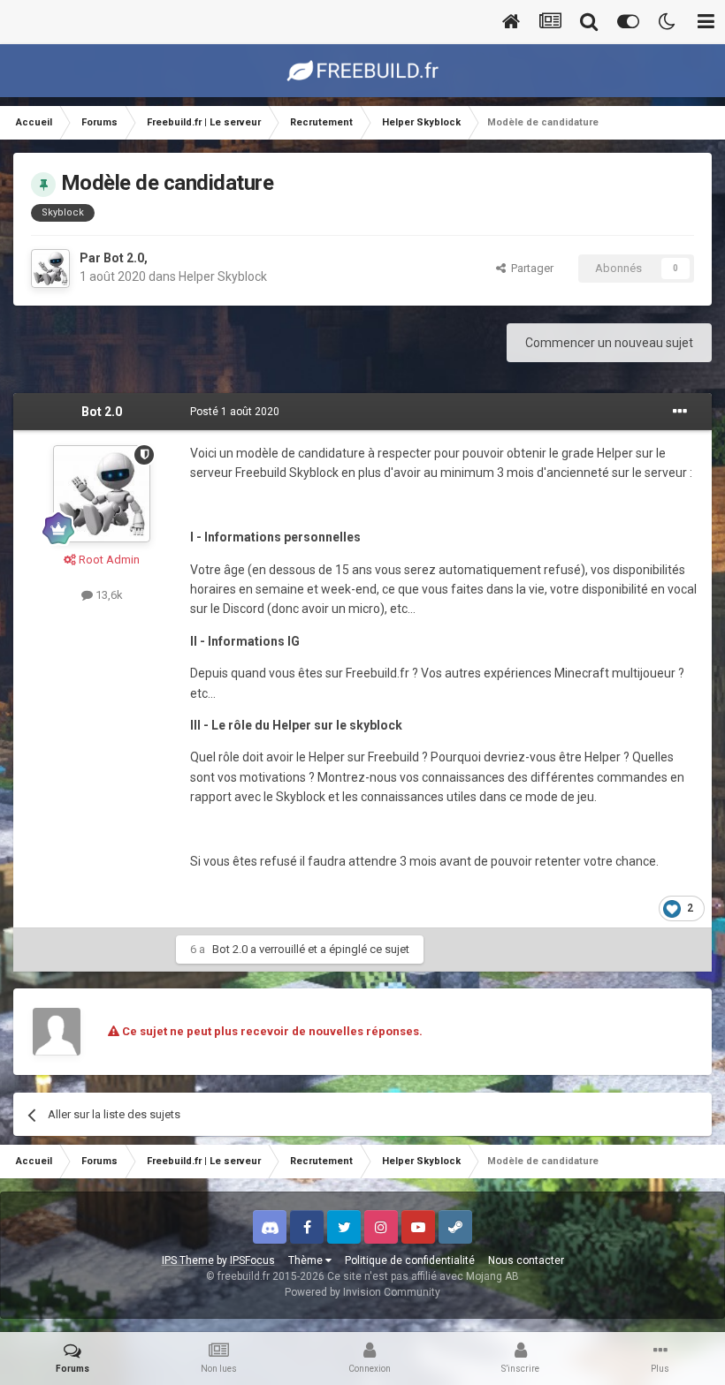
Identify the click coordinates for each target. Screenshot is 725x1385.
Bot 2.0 (123, 258)
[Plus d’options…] (680, 411)
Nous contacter (526, 1260)
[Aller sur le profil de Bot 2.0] (50, 268)
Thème (306, 1260)
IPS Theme (188, 1260)
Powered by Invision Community (362, 1292)
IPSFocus (252, 1260)
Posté (234, 411)
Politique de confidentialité (410, 1260)
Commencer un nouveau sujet (609, 343)
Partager (529, 268)
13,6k (108, 595)
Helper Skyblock (223, 276)
